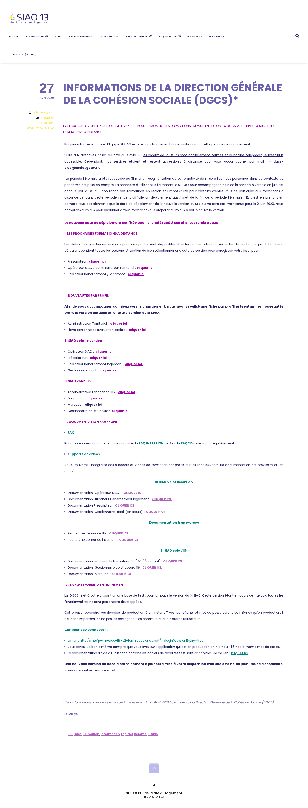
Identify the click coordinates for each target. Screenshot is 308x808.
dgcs (77, 734)
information (110, 734)
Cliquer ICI (239, 653)
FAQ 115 (187, 443)
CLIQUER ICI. (155, 511)
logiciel (127, 734)
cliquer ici (97, 261)
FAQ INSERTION (151, 443)
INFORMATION (35, 128)
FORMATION (46, 123)
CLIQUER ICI (133, 493)
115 (70, 734)
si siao (153, 734)
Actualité (47, 118)
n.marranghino (44, 112)
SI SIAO (49, 128)
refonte (140, 734)
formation (91, 734)
